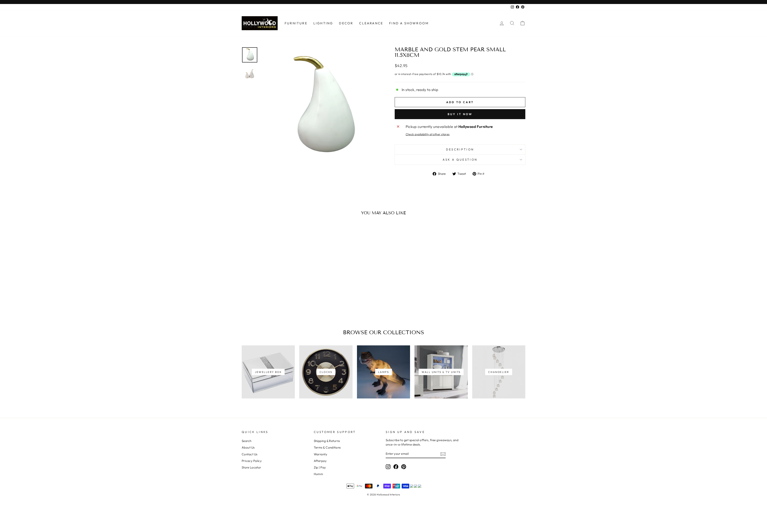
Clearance (371, 23)
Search (246, 441)
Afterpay (320, 461)
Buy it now (460, 114)
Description (460, 149)
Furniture (296, 23)
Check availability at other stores (428, 134)
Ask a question (460, 159)
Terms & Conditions (327, 447)
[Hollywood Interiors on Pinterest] (403, 466)
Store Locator (251, 467)
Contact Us (249, 454)
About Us (248, 447)
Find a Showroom (409, 23)
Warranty (320, 454)
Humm (318, 474)
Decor (346, 23)
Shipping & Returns (327, 441)
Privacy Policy (252, 461)
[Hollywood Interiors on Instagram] (388, 466)
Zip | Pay (320, 467)
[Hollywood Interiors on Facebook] (395, 466)
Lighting (323, 23)
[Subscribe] (443, 454)
